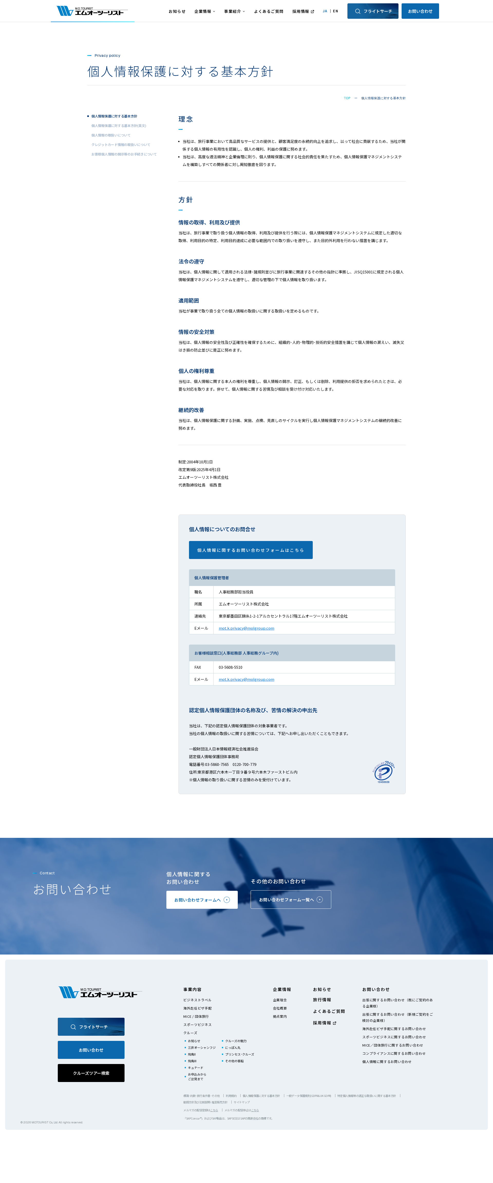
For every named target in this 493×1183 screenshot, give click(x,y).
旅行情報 (322, 999)
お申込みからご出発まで (197, 1076)
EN (335, 10)
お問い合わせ (420, 11)
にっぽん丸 (233, 1047)
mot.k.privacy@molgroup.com (246, 628)
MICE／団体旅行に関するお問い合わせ (392, 1045)
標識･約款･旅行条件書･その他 (201, 1096)
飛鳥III (192, 1061)
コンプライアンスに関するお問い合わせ (394, 1053)
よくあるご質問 (269, 11)
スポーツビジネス (197, 1024)
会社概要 (280, 1008)
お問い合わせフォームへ (197, 900)
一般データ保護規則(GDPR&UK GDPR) (308, 1096)
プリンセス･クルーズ (239, 1054)
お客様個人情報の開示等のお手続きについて (124, 153)
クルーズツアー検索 (91, 1073)
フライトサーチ (378, 11)
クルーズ (190, 1032)
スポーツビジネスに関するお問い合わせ (394, 1036)
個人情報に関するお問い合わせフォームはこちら (251, 550)
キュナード (195, 1067)
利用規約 (231, 1096)
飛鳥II (192, 1054)
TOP (347, 98)
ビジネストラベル (197, 999)
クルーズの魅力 (235, 1041)
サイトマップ (242, 1102)
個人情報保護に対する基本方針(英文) (118, 125)
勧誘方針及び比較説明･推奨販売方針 (205, 1102)
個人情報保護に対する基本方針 (261, 1096)
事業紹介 (232, 11)
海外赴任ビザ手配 (197, 1008)
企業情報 (202, 11)
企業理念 (280, 999)
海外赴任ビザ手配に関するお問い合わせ (394, 1028)
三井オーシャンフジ (202, 1047)
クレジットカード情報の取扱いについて (120, 144)
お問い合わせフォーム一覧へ (286, 899)
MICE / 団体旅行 (196, 1016)
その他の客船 (234, 1061)
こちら (214, 1110)
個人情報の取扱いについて (111, 134)
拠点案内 (280, 1016)
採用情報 (300, 11)
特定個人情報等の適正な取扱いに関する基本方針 (366, 1096)
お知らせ (177, 11)
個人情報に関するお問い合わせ (387, 1061)
